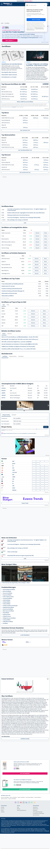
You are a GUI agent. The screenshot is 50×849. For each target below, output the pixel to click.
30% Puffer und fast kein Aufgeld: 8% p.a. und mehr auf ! (17, 341)
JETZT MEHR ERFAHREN (25, 789)
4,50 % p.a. (25, 147)
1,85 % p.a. (25, 169)
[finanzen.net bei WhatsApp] (32, 802)
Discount (37, 233)
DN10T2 (3, 397)
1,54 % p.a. (25, 127)
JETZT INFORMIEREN (25, 773)
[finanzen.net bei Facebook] (18, 802)
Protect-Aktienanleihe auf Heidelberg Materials (12, 284)
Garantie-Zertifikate (7, 598)
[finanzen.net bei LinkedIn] (26, 802)
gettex (13, 463)
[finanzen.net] (7, 3)
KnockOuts (21, 356)
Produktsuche (4, 418)
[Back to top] (46, 847)
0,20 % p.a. (35, 118)
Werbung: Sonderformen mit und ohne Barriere (18, 215)
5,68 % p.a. (35, 140)
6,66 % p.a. (46, 164)
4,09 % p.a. (46, 142)
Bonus (45, 233)
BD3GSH (4, 390)
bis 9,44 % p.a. (34, 91)
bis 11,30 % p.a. (23, 91)
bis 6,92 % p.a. (24, 96)
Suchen (46, 427)
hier (36, 429)
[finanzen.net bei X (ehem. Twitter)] (23, 802)
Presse (2, 810)
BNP (13, 461)
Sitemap (2, 811)
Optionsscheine (12, 356)
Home (2, 23)
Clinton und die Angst (12, 551)
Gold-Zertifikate (6, 600)
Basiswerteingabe (5, 421)
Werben (18, 808)
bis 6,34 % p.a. (24, 99)
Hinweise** (14, 107)
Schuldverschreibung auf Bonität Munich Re (12, 288)
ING (13, 468)
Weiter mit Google (36, 19)
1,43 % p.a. (36, 169)
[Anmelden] (47, 4)
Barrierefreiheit (36, 815)
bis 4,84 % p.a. (45, 96)
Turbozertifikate (6, 619)
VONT (13, 488)
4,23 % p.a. (25, 118)
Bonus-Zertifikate (7, 591)
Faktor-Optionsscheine (8, 596)
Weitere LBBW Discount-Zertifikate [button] (25, 101)
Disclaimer (35, 810)
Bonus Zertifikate (13, 797)
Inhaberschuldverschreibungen (10, 605)
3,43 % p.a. (35, 145)
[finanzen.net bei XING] (29, 802)
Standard (14, 414)
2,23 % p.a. (25, 164)
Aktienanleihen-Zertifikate (9, 589)
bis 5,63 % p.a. (34, 99)
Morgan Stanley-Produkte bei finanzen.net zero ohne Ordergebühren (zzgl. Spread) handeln (19, 433)
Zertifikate (7, 23)
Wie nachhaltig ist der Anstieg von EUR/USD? (17, 220)
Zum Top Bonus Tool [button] (25, 130)
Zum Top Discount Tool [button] (25, 172)
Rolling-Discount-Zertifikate (9, 618)
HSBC (13, 470)
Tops (3, 304)
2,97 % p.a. (25, 122)
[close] (44, 5)
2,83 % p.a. (25, 160)
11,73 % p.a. (45, 162)
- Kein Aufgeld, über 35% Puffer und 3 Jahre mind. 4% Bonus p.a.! (20, 339)
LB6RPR (3, 393)
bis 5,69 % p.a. (34, 96)
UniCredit (14, 472)
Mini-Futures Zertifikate (8, 611)
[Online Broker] (8, 4)
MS (13, 481)
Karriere (2, 808)
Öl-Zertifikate (6, 612)
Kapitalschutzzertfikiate (8, 607)
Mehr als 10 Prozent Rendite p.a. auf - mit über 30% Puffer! (20, 337)
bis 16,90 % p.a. (34, 94)
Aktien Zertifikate (21, 797)
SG (13, 483)
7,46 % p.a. (46, 160)
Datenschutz (35, 808)
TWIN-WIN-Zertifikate (8, 621)
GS (13, 465)
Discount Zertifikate (5, 797)
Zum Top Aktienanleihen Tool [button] (25, 150)
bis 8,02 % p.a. (24, 89)
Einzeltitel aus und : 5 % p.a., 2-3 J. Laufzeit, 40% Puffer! (19, 349)
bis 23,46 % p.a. (23, 94)
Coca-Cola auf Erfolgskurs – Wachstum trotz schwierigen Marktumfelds (23, 217)
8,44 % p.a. (25, 142)
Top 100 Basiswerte (6, 423)
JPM (13, 474)
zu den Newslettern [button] (25, 635)
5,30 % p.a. (46, 169)
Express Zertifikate (12, 798)
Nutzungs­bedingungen (37, 811)
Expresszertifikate (7, 595)
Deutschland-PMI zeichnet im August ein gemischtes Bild (20, 555)
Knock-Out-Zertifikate (8, 609)
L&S (13, 479)
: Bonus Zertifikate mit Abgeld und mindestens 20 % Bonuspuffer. (18, 346)
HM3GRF (4, 395)
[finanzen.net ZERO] (25, 27)
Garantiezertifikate (29, 797)
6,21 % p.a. (25, 140)
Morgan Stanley (6, 414)
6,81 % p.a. (25, 162)
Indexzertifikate (6, 603)
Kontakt (2, 807)
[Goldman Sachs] (3, 465)
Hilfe (18, 807)
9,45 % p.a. (25, 120)
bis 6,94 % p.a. (34, 89)
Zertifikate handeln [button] (25, 738)
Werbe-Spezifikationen (21, 810)
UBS (13, 485)
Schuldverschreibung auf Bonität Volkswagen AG (13, 291)
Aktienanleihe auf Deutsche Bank (9, 293)
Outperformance (7, 616)
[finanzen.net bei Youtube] (21, 802)
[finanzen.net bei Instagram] (15, 802)
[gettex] (3, 463)
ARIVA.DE (47, 831)
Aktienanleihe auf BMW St (8, 295)
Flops (8, 304)
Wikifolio (14, 490)
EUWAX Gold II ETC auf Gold (8, 286)
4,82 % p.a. (35, 147)
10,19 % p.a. (45, 167)
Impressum (35, 807)
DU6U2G (4, 388)
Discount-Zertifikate (7, 593)
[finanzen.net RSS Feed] (34, 802)
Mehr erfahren (9, 40)
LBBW (13, 477)
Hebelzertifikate (6, 602)
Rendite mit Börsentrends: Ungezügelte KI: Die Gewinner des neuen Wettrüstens (26, 212)
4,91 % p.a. (25, 167)
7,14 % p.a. (35, 142)
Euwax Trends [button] (25, 503)
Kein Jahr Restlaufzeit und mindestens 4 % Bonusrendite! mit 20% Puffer (20, 344)
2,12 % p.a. (36, 164)
